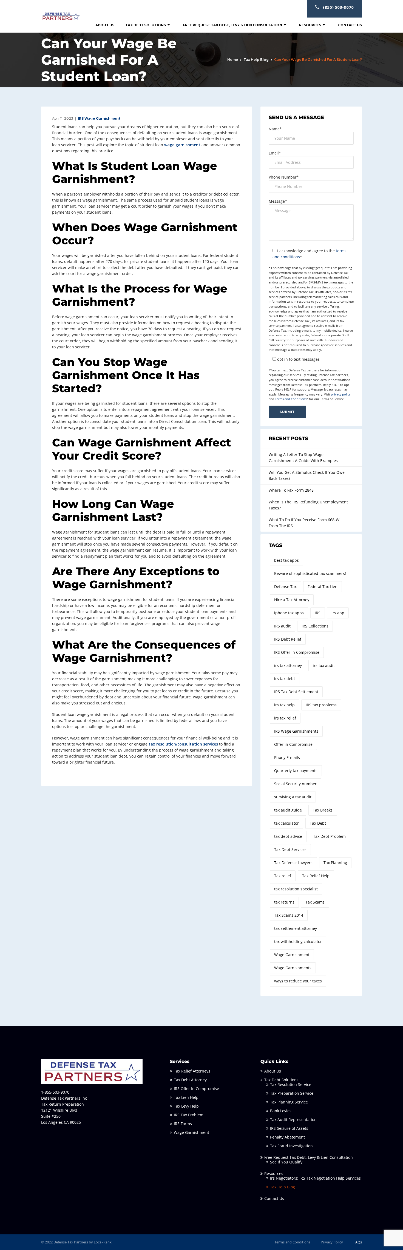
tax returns (284, 902)
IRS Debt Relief (287, 639)
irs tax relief (285, 718)
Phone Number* (284, 177)
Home (232, 60)
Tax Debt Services (290, 849)
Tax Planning (335, 862)
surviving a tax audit (292, 796)
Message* (278, 201)
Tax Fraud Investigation (291, 1145)
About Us (104, 25)
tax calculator (286, 823)
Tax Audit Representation (293, 1119)
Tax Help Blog (256, 60)
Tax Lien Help (186, 1097)
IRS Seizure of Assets (289, 1128)
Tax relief (282, 875)
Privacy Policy (332, 1242)
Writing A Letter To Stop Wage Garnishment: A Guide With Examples (303, 457)
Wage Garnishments (292, 967)
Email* (275, 153)
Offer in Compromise (293, 744)
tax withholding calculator (298, 941)
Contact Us (350, 25)
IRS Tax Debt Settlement (296, 691)
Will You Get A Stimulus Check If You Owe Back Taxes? (307, 475)
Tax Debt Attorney (190, 1079)
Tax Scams (315, 902)
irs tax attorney (288, 665)
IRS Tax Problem (188, 1114)
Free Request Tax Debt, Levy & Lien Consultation (232, 25)
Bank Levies (280, 1110)
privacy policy (341, 394)
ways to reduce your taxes (298, 981)
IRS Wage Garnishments (296, 731)
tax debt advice (288, 836)
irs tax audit (324, 665)
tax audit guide (288, 810)
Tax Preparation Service (291, 1093)
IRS (317, 612)
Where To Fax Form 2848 (291, 490)
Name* (275, 128)
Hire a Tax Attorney (291, 599)
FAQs (357, 1242)
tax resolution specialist (296, 888)
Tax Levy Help (186, 1106)
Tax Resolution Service (290, 1084)
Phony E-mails (287, 757)
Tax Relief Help (316, 875)
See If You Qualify (286, 1162)
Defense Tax (285, 586)
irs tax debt (284, 678)
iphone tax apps (289, 612)
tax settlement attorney (295, 928)
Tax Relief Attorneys (192, 1071)
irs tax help (284, 704)
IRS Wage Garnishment (99, 118)
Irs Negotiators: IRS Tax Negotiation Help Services (315, 1178)
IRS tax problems (321, 704)
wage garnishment (182, 144)
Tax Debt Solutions (145, 25)
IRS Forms (183, 1123)
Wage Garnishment (292, 954)
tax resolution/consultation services (183, 744)
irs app (337, 612)
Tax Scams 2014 (288, 915)
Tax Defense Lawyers (293, 862)
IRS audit (282, 626)
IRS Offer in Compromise (296, 652)
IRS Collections (315, 626)
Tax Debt (318, 823)
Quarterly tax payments (295, 770)
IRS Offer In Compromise (196, 1088)
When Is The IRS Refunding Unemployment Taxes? (308, 505)
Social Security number (295, 783)
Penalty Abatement (287, 1137)
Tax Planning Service (289, 1102)
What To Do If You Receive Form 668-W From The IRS (304, 522)
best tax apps (286, 560)
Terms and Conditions (290, 399)
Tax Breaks (323, 810)
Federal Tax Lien (322, 586)
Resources (310, 25)
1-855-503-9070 (55, 1092)
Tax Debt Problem (329, 836)
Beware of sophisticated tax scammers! (310, 573)
